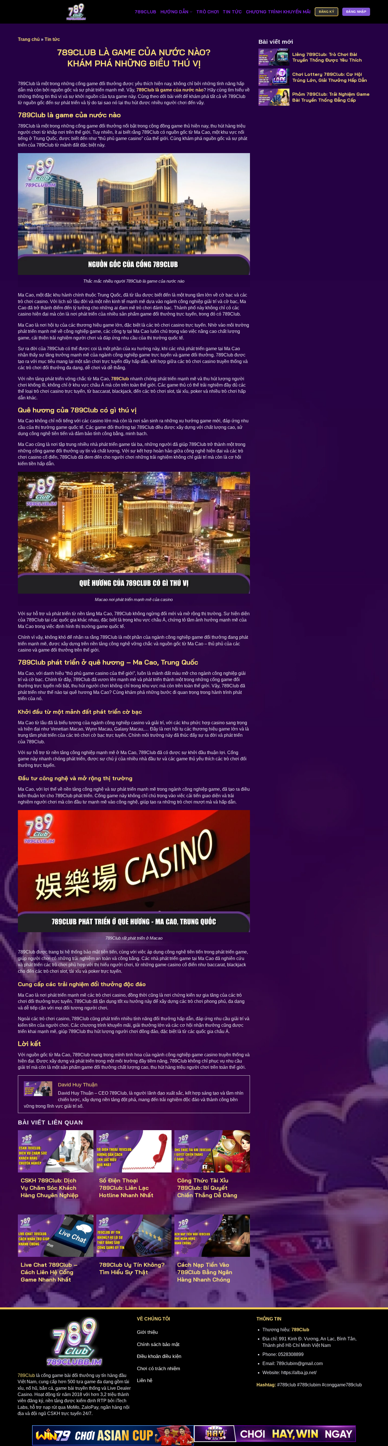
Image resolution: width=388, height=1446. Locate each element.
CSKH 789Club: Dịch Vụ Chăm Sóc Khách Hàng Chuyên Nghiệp (50, 1188)
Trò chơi (207, 11)
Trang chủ (29, 39)
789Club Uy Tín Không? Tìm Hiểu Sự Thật (131, 1268)
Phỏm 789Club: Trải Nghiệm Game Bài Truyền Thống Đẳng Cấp (331, 97)
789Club (26, 1375)
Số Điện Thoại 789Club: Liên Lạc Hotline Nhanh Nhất (126, 1188)
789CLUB (146, 11)
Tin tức (232, 11)
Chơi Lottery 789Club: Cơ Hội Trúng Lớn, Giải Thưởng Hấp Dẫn (329, 77)
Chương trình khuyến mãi (278, 11)
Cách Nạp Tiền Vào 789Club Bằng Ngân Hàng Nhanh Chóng (204, 1272)
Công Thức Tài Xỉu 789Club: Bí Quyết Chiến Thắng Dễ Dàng (207, 1188)
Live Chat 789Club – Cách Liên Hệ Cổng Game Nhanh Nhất (49, 1272)
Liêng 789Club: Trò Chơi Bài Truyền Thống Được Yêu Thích (327, 57)
